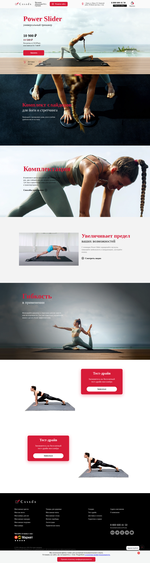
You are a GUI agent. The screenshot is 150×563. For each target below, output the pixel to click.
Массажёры (18, 526)
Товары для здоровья (53, 509)
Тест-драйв (92, 512)
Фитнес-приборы (52, 519)
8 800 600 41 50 (118, 524)
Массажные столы (53, 516)
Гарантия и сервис (95, 519)
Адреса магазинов (117, 509)
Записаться (101, 389)
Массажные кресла (21, 509)
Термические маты (53, 526)
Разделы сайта (60, 4)
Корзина (132, 5)
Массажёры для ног (21, 516)
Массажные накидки (22, 519)
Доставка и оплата (95, 516)
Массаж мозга (19, 512)
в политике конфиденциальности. (97, 555)
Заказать (33, 53)
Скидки (91, 509)
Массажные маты (52, 512)
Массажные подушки (22, 522)
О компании (114, 512)
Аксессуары (50, 522)
